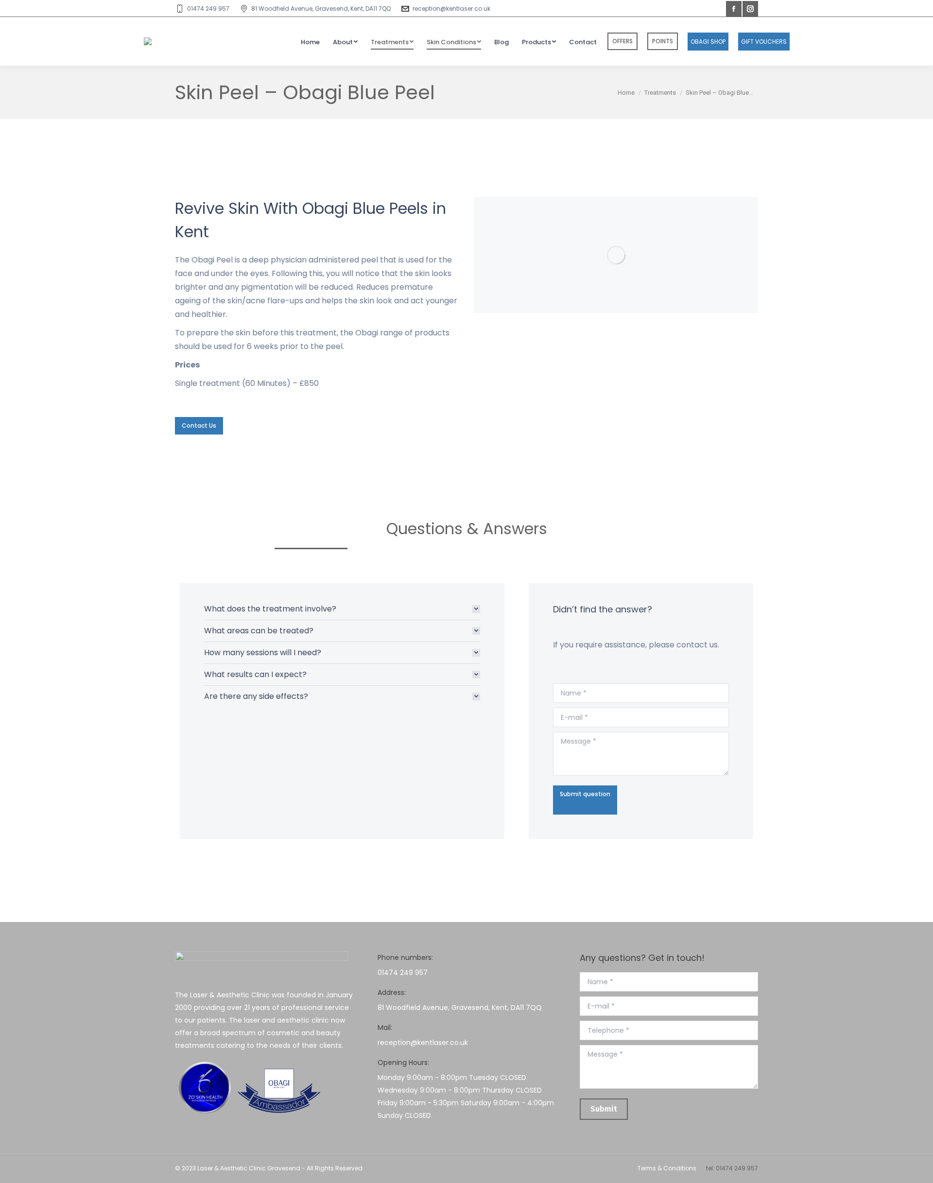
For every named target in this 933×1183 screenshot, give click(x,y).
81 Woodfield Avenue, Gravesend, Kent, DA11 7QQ (321, 8)
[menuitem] (310, 42)
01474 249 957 (208, 8)
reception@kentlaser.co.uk (451, 8)
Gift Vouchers (764, 41)
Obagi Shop (708, 41)
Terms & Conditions (667, 1168)
